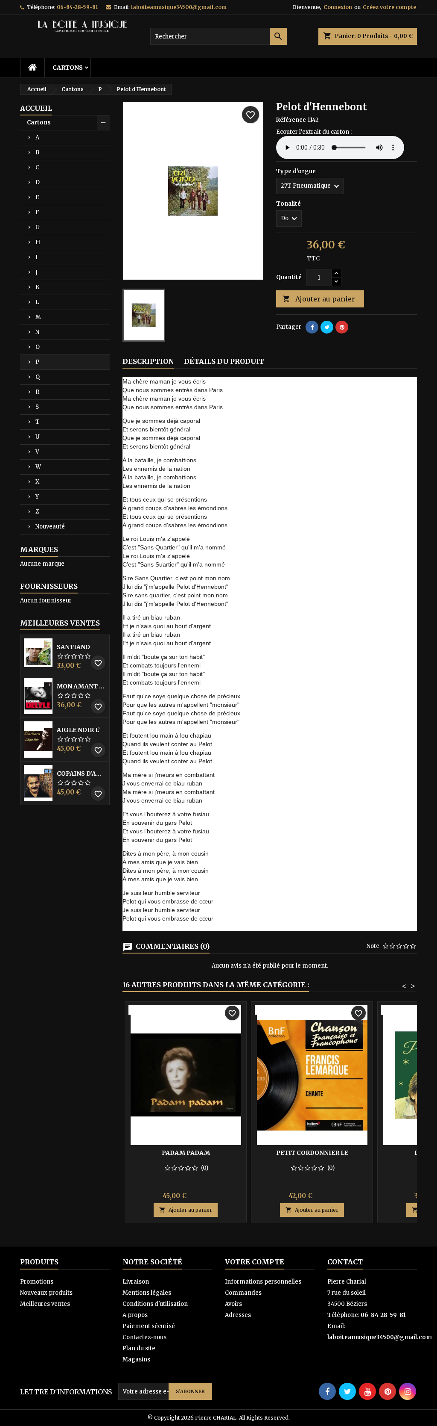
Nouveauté (50, 526)
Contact (345, 1262)
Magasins (136, 1359)
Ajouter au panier (319, 299)
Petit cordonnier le (312, 1153)
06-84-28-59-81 (77, 7)
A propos (135, 1315)
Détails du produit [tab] (224, 361)
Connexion (337, 7)
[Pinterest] (341, 327)
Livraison (135, 1281)
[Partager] (312, 327)
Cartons (67, 67)
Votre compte (254, 1262)
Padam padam (186, 1153)
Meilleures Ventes (60, 623)
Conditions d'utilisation (155, 1304)
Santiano (73, 647)
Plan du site (138, 1348)
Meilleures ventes (45, 1304)
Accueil (36, 108)
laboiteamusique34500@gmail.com (179, 7)
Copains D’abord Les (81, 773)
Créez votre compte (389, 7)
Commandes (243, 1292)
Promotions (36, 1281)
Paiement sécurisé (148, 1326)
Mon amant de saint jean (81, 686)
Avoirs (233, 1304)
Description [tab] (148, 361)
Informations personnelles (263, 1281)
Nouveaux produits (46, 1292)
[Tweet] (326, 327)
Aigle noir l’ (78, 729)
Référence (291, 120)
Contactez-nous (144, 1337)
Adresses (238, 1315)
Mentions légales (146, 1292)
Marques (39, 549)
